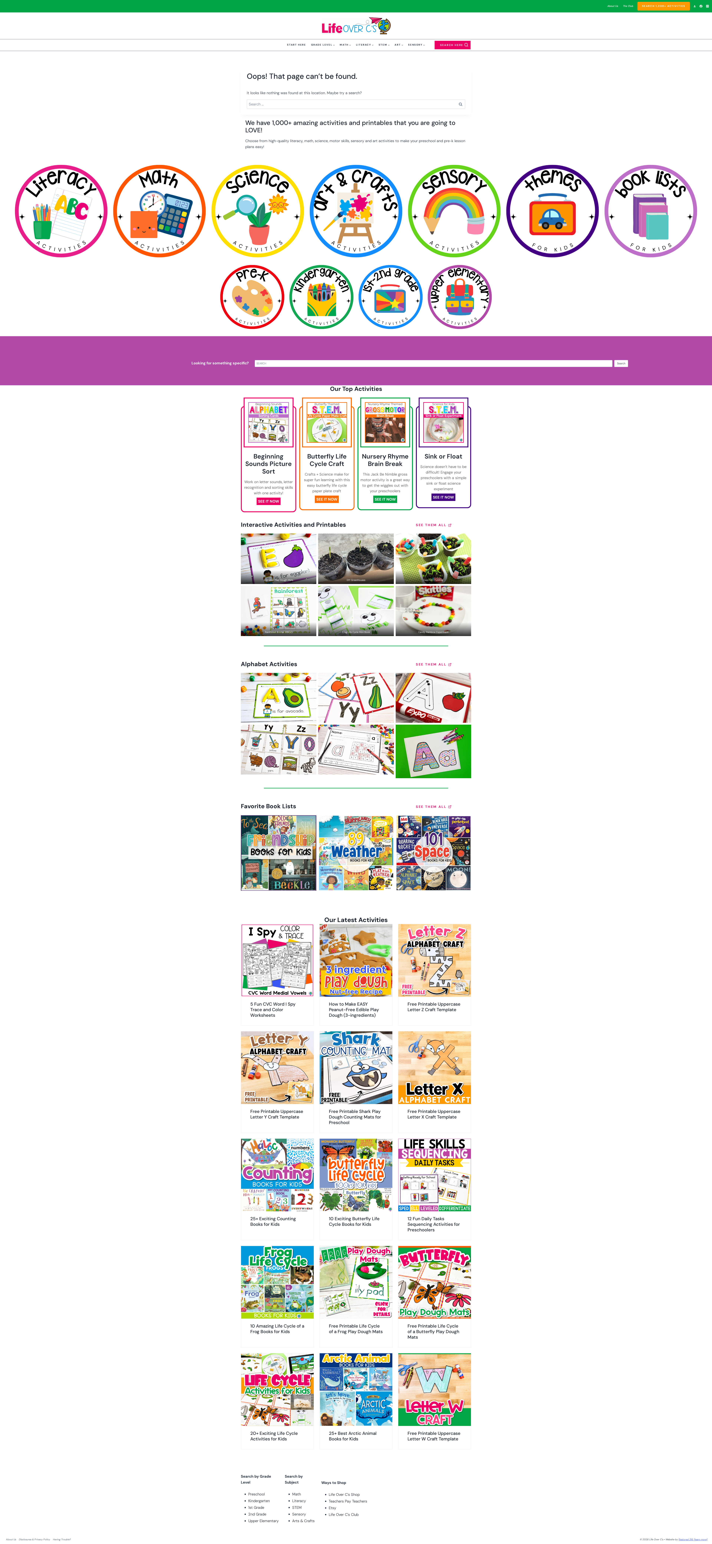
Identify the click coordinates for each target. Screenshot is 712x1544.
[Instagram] (707, 6)
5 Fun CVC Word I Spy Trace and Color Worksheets (273, 1009)
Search (621, 363)
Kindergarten (259, 1500)
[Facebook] (701, 6)
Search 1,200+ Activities (663, 6)
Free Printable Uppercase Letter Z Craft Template (434, 1006)
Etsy (332, 1507)
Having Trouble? (62, 1539)
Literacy (299, 1500)
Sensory (299, 1514)
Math (296, 1494)
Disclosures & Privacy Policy (34, 1539)
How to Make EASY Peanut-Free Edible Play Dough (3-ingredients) (354, 1009)
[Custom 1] (694, 6)
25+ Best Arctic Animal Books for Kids (353, 1436)
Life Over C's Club (344, 1514)
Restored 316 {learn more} (693, 1539)
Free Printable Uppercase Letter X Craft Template (434, 1114)
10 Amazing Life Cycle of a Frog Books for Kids (277, 1328)
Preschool (256, 1494)
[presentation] (277, 960)
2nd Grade (257, 1514)
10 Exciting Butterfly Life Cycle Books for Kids (354, 1221)
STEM (297, 1507)
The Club (628, 6)
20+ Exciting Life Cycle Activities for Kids (274, 1436)
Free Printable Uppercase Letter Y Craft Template (276, 1114)
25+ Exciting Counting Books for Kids (273, 1221)
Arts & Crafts (303, 1520)
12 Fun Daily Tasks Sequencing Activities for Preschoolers (434, 1224)
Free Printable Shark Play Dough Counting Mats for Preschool (355, 1117)
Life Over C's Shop (344, 1494)
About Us (612, 6)
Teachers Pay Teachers (348, 1501)
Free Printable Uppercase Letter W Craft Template (434, 1436)
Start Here (296, 44)
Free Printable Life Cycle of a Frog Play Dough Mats (356, 1328)
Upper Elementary (263, 1520)
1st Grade (256, 1507)
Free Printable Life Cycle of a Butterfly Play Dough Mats (433, 1331)
